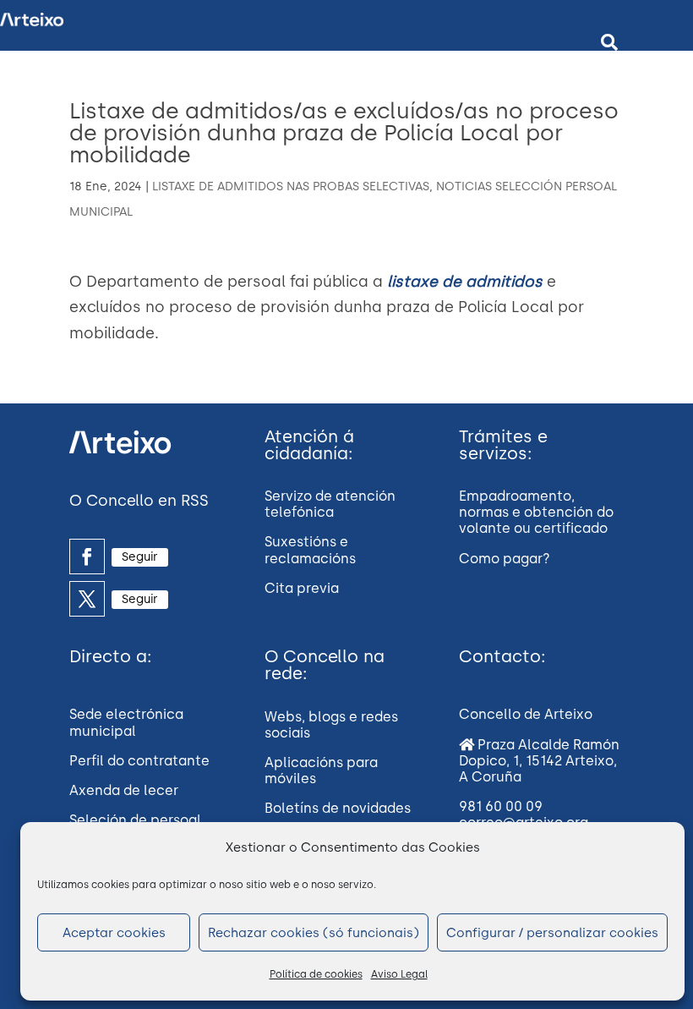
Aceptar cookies (114, 932)
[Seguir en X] (87, 599)
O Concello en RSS (139, 500)
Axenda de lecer (123, 790)
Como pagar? (504, 559)
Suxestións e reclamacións (310, 550)
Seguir (140, 557)
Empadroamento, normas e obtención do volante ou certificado (536, 512)
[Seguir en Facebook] (87, 556)
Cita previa (302, 588)
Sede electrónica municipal (126, 722)
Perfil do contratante (139, 761)
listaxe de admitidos (465, 281)
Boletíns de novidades (338, 808)
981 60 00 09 (501, 806)
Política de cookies (316, 974)
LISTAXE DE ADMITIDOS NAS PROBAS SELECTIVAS (290, 186)
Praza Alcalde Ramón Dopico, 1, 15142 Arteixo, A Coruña (539, 761)
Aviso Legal (399, 974)
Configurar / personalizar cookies (552, 932)
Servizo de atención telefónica (330, 504)
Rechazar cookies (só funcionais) (313, 932)
